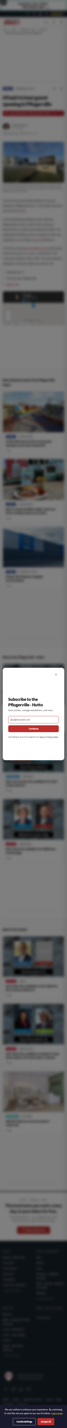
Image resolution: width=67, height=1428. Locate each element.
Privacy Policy (53, 737)
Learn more (57, 1413)
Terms (42, 737)
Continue (33, 728)
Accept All (46, 1421)
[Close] (56, 674)
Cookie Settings (24, 1421)
